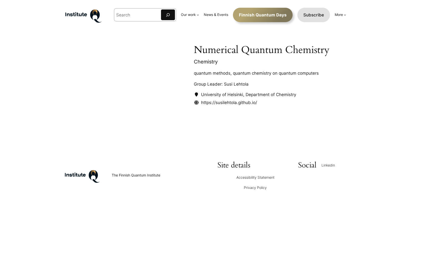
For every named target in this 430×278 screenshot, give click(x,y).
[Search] (168, 14)
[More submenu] (345, 15)
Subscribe (313, 14)
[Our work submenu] (198, 15)
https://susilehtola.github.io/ (229, 102)
